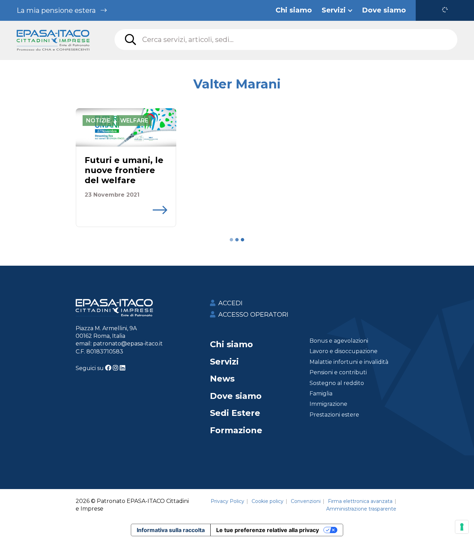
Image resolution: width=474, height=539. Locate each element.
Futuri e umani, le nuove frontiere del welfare (124, 170)
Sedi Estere (235, 413)
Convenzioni (306, 501)
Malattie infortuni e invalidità (349, 362)
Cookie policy (267, 501)
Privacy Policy (227, 501)
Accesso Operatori (253, 314)
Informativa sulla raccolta (171, 530)
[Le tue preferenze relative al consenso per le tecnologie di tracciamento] (461, 526)
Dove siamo (236, 396)
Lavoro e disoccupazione (344, 351)
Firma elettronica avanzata (360, 501)
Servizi (224, 362)
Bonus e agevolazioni (339, 340)
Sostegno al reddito (337, 383)
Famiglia (321, 393)
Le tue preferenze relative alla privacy (267, 530)
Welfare (134, 120)
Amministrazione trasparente (361, 509)
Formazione (236, 430)
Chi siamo (231, 344)
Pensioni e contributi (338, 372)
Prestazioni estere (334, 414)
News (222, 379)
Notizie (98, 120)
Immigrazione (328, 404)
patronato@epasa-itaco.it (128, 343)
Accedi (230, 303)
